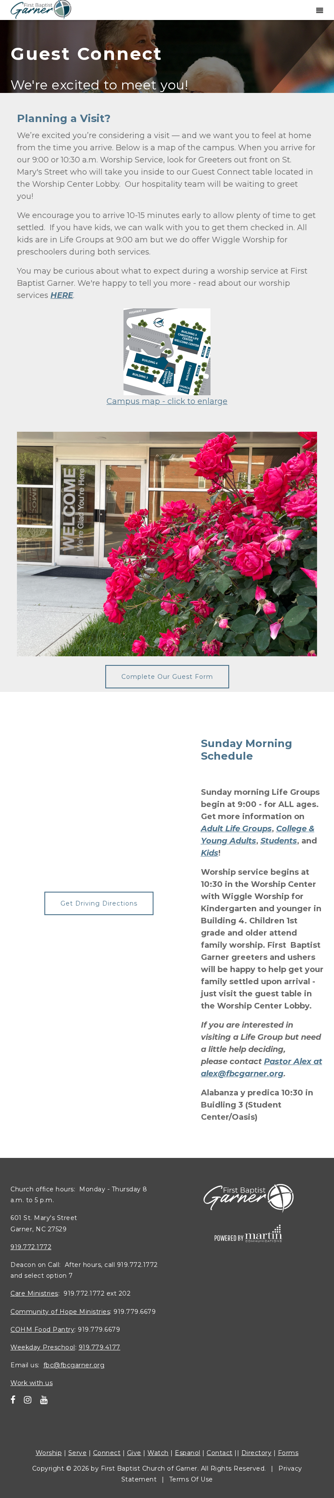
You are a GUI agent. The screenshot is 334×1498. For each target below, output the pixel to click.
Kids (209, 853)
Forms (288, 1453)
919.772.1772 (30, 1247)
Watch (158, 1453)
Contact (220, 1453)
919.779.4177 (99, 1347)
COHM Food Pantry (42, 1329)
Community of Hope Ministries (60, 1311)
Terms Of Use (191, 1479)
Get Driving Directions (98, 903)
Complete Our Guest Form (167, 677)
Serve (77, 1453)
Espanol (187, 1453)
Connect (107, 1453)
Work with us (31, 1383)
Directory (256, 1453)
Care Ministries (34, 1293)
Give (134, 1453)
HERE (61, 295)
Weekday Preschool (42, 1347)
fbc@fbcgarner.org (74, 1365)
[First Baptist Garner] (40, 8)
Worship (49, 1453)
